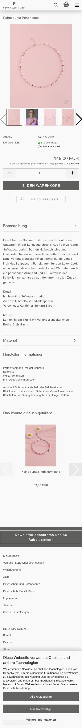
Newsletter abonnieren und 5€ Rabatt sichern (41, 537)
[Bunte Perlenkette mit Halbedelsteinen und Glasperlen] (41, 66)
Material (10, 340)
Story (6, 649)
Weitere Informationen (41, 719)
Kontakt (7, 635)
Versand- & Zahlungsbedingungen (23, 562)
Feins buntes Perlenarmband (41, 471)
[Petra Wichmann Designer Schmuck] (12, 5)
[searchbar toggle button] (55, 5)
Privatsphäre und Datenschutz (21, 584)
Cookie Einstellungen (16, 612)
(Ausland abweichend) (49, 146)
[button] (9, 173)
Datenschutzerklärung (16, 688)
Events (7, 642)
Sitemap (8, 605)
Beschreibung (15, 225)
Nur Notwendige (41, 709)
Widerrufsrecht (12, 569)
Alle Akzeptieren (41, 696)
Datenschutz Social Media (19, 591)
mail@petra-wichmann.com (19, 379)
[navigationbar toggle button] (76, 5)
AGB (6, 576)
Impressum (10, 598)
